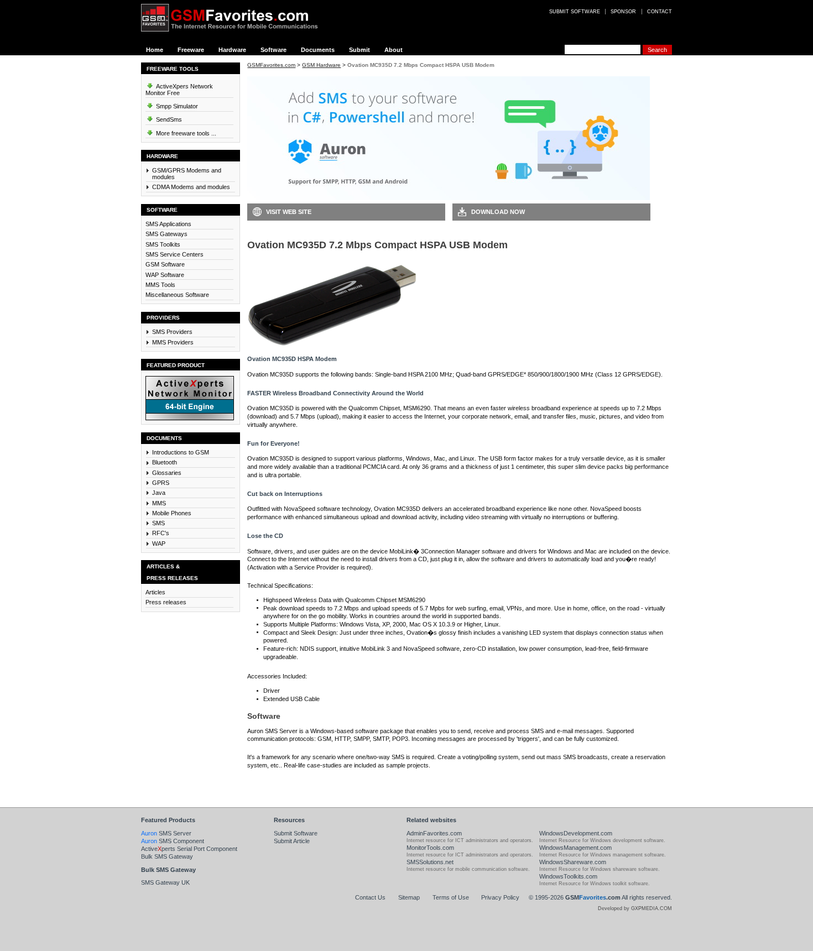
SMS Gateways (166, 234)
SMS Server (166, 833)
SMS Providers (172, 331)
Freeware (191, 49)
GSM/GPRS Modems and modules (186, 173)
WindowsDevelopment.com (575, 833)
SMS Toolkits (162, 244)
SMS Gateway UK (165, 882)
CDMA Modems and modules (191, 187)
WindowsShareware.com (572, 862)
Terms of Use (450, 897)
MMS (159, 503)
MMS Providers (173, 342)
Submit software (574, 11)
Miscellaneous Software (177, 294)
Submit (359, 49)
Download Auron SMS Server (297, 781)
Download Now (498, 211)
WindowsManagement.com (575, 847)
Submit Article (292, 841)
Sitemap (409, 897)
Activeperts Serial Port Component (189, 848)
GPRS (160, 482)
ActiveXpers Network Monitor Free (179, 89)
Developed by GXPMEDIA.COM (635, 908)
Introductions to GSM (180, 452)
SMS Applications (168, 224)
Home (154, 49)
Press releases (165, 602)
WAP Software (164, 274)
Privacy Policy (500, 897)
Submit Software (295, 833)
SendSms (168, 119)
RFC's (160, 533)
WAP (158, 543)
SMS (158, 523)
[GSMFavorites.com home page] (238, 18)
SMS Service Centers (174, 254)
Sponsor (623, 11)
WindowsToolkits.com (568, 876)
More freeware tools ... (185, 133)
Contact (659, 11)
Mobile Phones (171, 513)
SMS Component (172, 841)
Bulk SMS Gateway (167, 856)
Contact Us (370, 897)
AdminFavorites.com (434, 833)
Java (158, 492)
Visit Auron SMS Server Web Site (506, 781)
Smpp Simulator (176, 106)
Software (273, 49)
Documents (318, 49)
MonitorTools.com (430, 847)
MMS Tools (160, 284)
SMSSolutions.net (430, 862)
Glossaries (166, 472)
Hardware (232, 49)
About (393, 49)
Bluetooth (164, 462)
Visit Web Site (288, 211)
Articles (155, 592)
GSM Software (165, 264)
